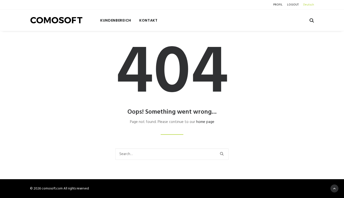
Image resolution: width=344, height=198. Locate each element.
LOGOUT (293, 4)
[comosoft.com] (56, 20)
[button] (311, 20)
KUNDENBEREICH (115, 20)
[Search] (172, 154)
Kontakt (148, 20)
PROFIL (278, 4)
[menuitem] (278, 5)
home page (205, 122)
